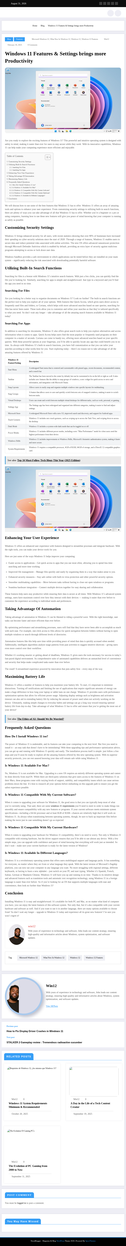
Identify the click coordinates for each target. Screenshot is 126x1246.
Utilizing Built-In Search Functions (22, 164)
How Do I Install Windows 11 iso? (24, 185)
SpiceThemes (90, 1241)
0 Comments (32, 45)
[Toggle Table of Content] (46, 157)
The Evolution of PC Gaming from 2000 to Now (28, 1168)
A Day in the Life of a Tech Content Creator (90, 1105)
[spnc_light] (118, 13)
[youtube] (116, 3)
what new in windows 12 (60, 39)
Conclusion (13, 199)
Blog (9, 39)
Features (19, 39)
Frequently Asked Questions (19, 182)
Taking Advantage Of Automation (21, 176)
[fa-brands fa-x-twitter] (104, 3)
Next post (11, 1037)
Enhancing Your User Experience (21, 173)
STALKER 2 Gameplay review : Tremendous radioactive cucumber (44, 1042)
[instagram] (112, 3)
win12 (106, 39)
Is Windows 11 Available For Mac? (24, 187)
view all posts (52, 1006)
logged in (21, 1203)
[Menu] (6, 13)
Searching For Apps (18, 170)
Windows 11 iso (37, 736)
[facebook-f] (100, 3)
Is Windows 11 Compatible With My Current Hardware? (31, 193)
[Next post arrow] (118, 1042)
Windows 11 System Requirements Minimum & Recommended (28, 1105)
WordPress (60, 1241)
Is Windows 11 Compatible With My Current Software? (31, 190)
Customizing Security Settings (20, 162)
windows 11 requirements (62, 806)
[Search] (110, 13)
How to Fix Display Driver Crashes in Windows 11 (35, 1031)
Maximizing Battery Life (18, 179)
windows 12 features (90, 39)
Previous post (12, 1026)
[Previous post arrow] (118, 1029)
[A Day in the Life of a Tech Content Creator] (94, 1081)
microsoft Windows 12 (40, 39)
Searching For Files (18, 167)
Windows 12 (76, 39)
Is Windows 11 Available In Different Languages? (28, 195)
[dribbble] (108, 3)
